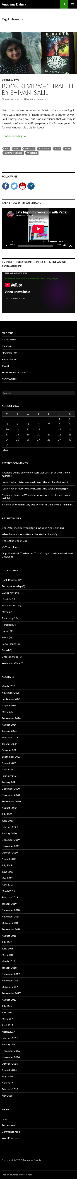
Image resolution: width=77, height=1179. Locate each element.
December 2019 (11, 839)
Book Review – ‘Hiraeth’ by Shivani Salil (38, 89)
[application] (38, 228)
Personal (7, 346)
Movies (6, 611)
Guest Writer (9, 379)
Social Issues (9, 339)
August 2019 (9, 858)
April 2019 (7, 884)
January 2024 (9, 731)
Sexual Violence (13, 153)
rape (57, 148)
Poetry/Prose (9, 359)
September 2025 (11, 699)
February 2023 (10, 737)
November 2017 (11, 980)
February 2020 (10, 826)
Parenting (7, 333)
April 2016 (7, 1082)
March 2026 (8, 686)
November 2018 (11, 916)
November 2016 (11, 1057)
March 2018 (8, 961)
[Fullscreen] (70, 245)
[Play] (6, 245)
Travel (5, 366)
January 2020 (9, 833)
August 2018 (9, 935)
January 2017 (9, 1044)
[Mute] (65, 245)
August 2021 (9, 763)
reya (4, 482)
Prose (5, 637)
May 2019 (7, 878)
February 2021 (10, 775)
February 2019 (10, 897)
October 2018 (10, 922)
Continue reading (14, 136)
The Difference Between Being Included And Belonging (33, 527)
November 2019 (11, 846)
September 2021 (11, 756)
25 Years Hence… (11, 546)
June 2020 (7, 820)
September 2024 (11, 718)
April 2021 (7, 769)
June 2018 (7, 948)
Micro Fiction (10, 352)
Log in (5, 1118)
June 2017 (7, 1012)
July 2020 (7, 814)
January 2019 (9, 903)
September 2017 (11, 993)
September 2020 (11, 801)
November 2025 (11, 692)
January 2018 (9, 967)
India (17, 148)
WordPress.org (10, 1138)
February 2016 (10, 1089)
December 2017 (11, 974)
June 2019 (7, 871)
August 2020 (9, 807)
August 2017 (9, 999)
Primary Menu (72, 4)
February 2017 (10, 1038)
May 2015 (7, 1095)
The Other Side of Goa (14, 540)
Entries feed (9, 1125)
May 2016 (7, 1076)
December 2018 (11, 910)
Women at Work (11, 662)
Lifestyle (6, 599)
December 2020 (11, 788)
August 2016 (9, 1070)
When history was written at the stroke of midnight (39, 482)
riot (67, 148)
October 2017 (10, 986)
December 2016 (11, 1050)
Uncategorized (10, 656)
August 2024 (9, 724)
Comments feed (11, 1131)
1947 (7, 148)
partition (44, 148)
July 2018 (7, 942)
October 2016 (10, 1063)
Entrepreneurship (12, 586)
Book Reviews (10, 80)
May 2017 (7, 1018)
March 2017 (8, 1031)
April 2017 (7, 1025)
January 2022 (9, 743)
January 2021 (9, 782)
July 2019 (7, 865)
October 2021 (10, 750)
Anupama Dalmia (14, 4)
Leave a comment (37, 99)
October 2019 (10, 852)
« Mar (6, 449)
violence (32, 153)
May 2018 (7, 954)
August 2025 (9, 705)
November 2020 (11, 794)
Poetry (5, 630)
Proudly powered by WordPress (17, 1174)
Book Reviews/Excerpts (15, 372)
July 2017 (7, 1006)
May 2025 (7, 711)
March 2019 (8, 890)
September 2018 (11, 929)
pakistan (29, 148)
